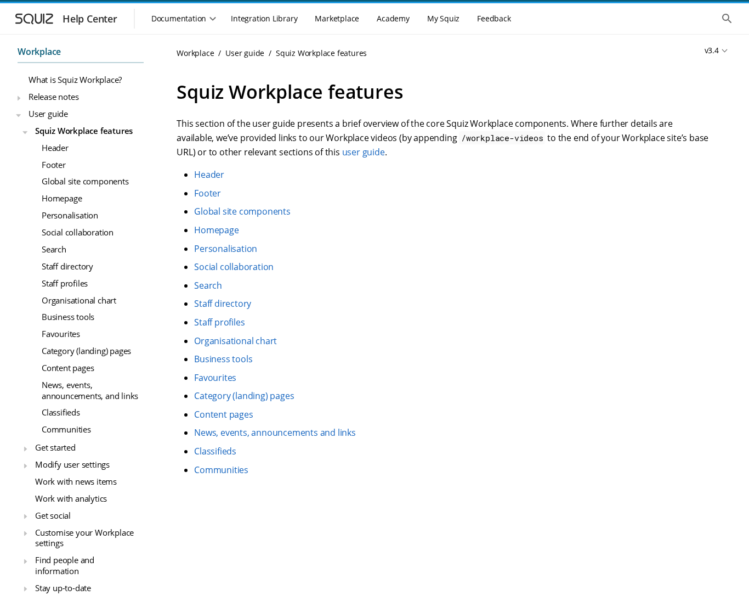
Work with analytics (71, 498)
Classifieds (61, 412)
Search (54, 249)
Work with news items (76, 481)
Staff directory (67, 266)
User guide (48, 113)
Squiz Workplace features (84, 130)
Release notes (53, 96)
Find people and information (64, 566)
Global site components (85, 181)
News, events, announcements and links (275, 432)
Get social (53, 515)
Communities (66, 429)
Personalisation (70, 215)
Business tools (68, 317)
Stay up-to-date (63, 587)
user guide (363, 152)
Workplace (39, 52)
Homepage (62, 198)
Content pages (68, 367)
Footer (54, 164)
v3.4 (712, 50)
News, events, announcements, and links (90, 390)
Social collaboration (78, 232)
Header (55, 147)
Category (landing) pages (86, 351)
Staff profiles (65, 283)
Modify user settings (72, 464)
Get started (55, 447)
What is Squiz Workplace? (75, 80)
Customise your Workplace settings (84, 538)
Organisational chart (79, 300)
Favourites (61, 334)
